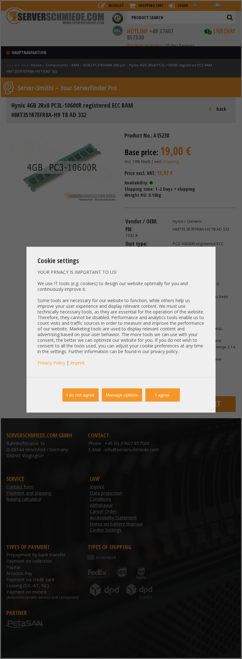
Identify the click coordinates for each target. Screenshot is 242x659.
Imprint (77, 363)
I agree (162, 394)
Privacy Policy (51, 363)
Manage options (122, 394)
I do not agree (80, 394)
